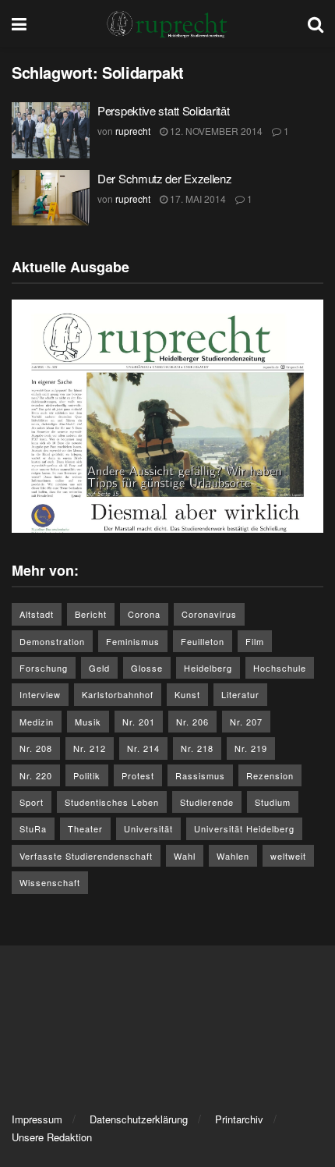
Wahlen (233, 856)
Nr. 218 (197, 748)
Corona (144, 614)
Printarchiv (239, 1119)
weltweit (288, 856)
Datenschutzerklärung (139, 1119)
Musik (88, 721)
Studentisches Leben (112, 802)
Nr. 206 (192, 721)
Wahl (185, 856)
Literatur (240, 694)
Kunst (187, 694)
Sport (31, 802)
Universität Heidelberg (244, 828)
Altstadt (36, 614)
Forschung (43, 668)
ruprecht (132, 130)
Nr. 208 (35, 748)
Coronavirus (209, 614)
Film (254, 641)
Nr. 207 (246, 721)
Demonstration (52, 641)
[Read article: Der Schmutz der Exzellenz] (51, 198)
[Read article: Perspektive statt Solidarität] (51, 130)
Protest (138, 775)
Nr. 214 (143, 748)
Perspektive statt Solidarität (163, 110)
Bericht (91, 614)
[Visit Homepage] (167, 23)
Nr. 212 (89, 748)
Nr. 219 (251, 748)
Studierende (207, 802)
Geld (99, 668)
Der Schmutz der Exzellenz (164, 178)
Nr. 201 (138, 721)
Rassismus (200, 775)
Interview (40, 694)
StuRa (33, 828)
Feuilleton (202, 641)
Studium (273, 802)
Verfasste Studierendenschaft (86, 856)
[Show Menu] (19, 23)
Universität (148, 828)
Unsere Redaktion (52, 1137)
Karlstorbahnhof (117, 694)
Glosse (147, 668)
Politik (86, 775)
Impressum (37, 1119)
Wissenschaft (49, 882)
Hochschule (279, 668)
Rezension (270, 775)
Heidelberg (208, 668)
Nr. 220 (35, 775)
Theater (85, 828)
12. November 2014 (215, 130)
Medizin (36, 721)
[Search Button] (315, 23)
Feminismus (133, 641)
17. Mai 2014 (197, 198)
